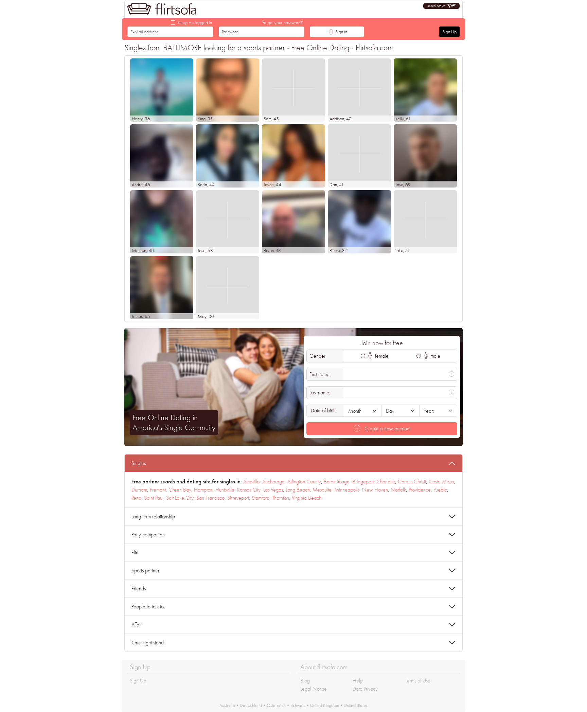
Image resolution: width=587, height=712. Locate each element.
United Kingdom (324, 705)
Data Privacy (365, 688)
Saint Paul (153, 497)
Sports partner (145, 570)
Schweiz (297, 705)
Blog (305, 680)
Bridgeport (363, 481)
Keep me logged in (195, 22)
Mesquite (322, 489)
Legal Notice (313, 688)
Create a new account (386, 428)
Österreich (276, 705)
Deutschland (251, 705)
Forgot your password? (282, 22)
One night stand (147, 642)
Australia (227, 705)
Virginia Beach (306, 497)
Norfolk (398, 489)
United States (356, 705)
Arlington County (304, 481)
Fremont (158, 489)
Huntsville (224, 489)
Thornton (280, 497)
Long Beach (298, 489)
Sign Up (449, 32)
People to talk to (147, 606)
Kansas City (249, 489)
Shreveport (238, 497)
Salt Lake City (180, 497)
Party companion (148, 534)
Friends (138, 588)
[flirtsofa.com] (162, 9)
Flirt (134, 552)
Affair (136, 624)
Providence (420, 489)
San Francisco (210, 497)
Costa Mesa (441, 481)
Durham (139, 489)
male (434, 355)
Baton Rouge (337, 481)
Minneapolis (346, 489)
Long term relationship (153, 516)
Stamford (260, 497)
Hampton (203, 489)
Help (358, 680)
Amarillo (251, 481)
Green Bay (179, 489)
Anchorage (273, 481)
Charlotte (385, 481)
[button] (441, 6)
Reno (136, 497)
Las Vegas (273, 489)
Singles (138, 463)
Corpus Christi (412, 481)
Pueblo (440, 489)
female (381, 355)
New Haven (375, 489)
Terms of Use (417, 680)
